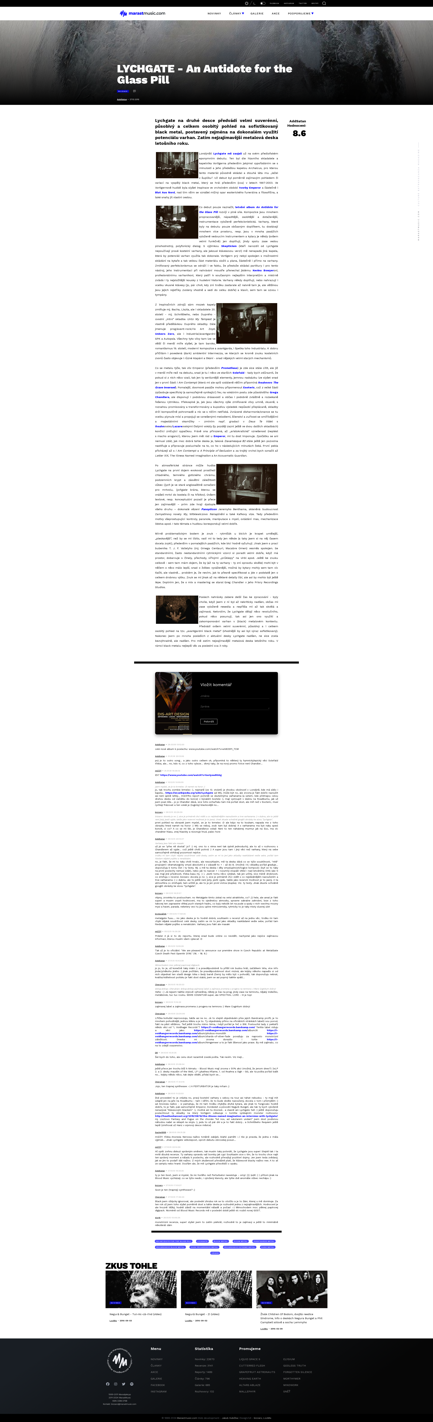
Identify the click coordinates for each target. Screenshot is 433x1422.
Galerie (257, 13)
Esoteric (249, 387)
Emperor (219, 436)
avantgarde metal (264, 1241)
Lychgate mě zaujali (227, 153)
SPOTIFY (314, 3)
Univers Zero (164, 333)
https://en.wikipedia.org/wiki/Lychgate (189, 792)
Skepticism (229, 246)
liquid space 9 (249, 1359)
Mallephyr (247, 1391)
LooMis (267, 1418)
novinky (157, 1359)
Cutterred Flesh (252, 1365)
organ (215, 1253)
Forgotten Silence (297, 1372)
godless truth (294, 1365)
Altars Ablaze (249, 1385)
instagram (159, 1391)
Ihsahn (159, 426)
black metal (221, 1241)
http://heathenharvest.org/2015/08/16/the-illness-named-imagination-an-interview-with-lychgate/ (216, 1116)
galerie (156, 1378)
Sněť (286, 1391)
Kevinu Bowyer (263, 270)
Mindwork (290, 1385)
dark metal (267, 1247)
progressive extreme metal (239, 1247)
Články (235, 13)
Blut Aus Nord (165, 192)
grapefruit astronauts (257, 1372)
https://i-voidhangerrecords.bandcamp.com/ (228, 1027)
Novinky (214, 13)
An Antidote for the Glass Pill (173, 1241)
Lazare (177, 426)
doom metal (240, 1241)
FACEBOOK (274, 3)
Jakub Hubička (230, 1418)
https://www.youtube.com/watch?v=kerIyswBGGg (191, 775)
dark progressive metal (204, 1247)
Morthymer (291, 1378)
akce (154, 1372)
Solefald (238, 372)
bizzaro (258, 1418)
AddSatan (122, 99)
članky (156, 1365)
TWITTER (303, 3)
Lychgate (202, 1241)
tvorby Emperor (250, 187)
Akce (276, 13)
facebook (158, 1385)
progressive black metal (170, 1247)
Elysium (289, 1359)
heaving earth (250, 1378)
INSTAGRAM (289, 3)
